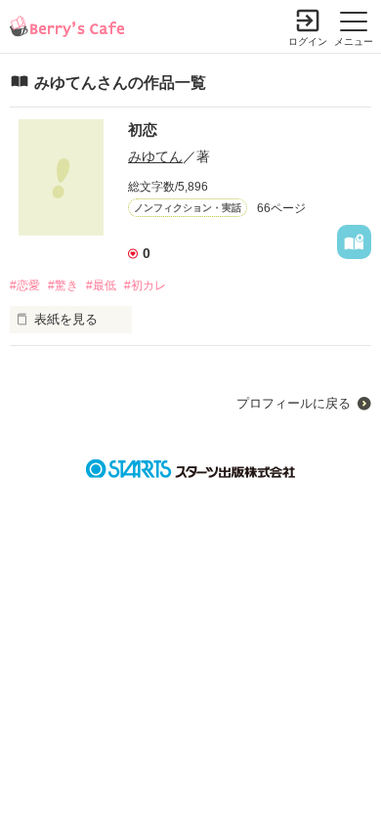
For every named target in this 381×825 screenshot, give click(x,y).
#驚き (63, 285)
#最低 (101, 285)
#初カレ (145, 285)
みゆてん (155, 156)
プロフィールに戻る (293, 403)
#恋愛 (25, 285)
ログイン (307, 41)
